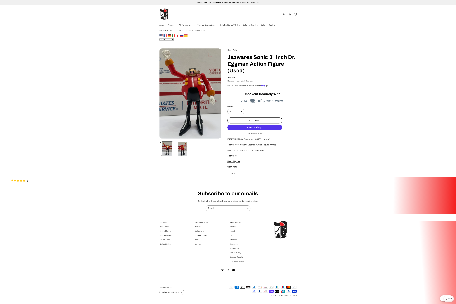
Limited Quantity (166, 235)
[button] (171, 25)
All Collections (235, 222)
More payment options (255, 133)
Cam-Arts (232, 167)
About (232, 231)
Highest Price (165, 244)
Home (197, 240)
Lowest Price (164, 240)
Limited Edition (165, 231)
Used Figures (233, 161)
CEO (231, 235)
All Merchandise (201, 222)
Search (233, 227)
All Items (163, 222)
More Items (234, 248)
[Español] (186, 36)
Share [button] (232, 173)
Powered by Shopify (290, 295)
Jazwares (232, 156)
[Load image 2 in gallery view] (182, 149)
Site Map (233, 240)
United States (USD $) (170, 292)
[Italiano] (174, 36)
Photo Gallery (235, 253)
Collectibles (199, 231)
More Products (201, 235)
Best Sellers (164, 227)
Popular (198, 227)
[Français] (166, 36)
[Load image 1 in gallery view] (167, 149)
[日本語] (178, 36)
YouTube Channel (237, 261)
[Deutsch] (170, 36)
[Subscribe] (247, 208)
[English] (161, 36)
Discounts (234, 244)
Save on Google (236, 257)
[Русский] (182, 36)
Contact (198, 244)
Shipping (230, 81)
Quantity (230, 106)
